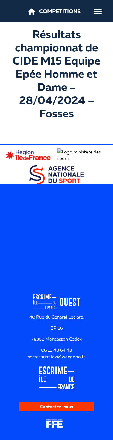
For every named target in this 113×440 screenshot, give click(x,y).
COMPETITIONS (60, 11)
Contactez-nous (56, 406)
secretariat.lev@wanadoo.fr (56, 356)
